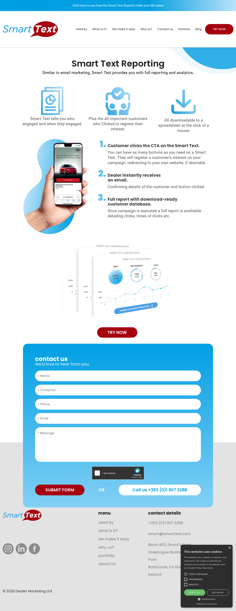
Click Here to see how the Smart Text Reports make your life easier (118, 5)
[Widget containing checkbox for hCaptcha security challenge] (118, 473)
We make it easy (123, 29)
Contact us (165, 29)
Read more (208, 568)
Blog (198, 29)
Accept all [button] (194, 592)
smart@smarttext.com (169, 533)
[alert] (207, 576)
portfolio (106, 555)
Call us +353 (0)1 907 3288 (159, 490)
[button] (198, 574)
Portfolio (184, 29)
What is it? (99, 29)
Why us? (146, 29)
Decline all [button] (218, 592)
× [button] (229, 548)
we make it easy (113, 539)
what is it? (108, 530)
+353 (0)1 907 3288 (165, 522)
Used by (81, 29)
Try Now (219, 29)
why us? (106, 547)
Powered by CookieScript (206, 604)
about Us (107, 564)
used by (106, 522)
